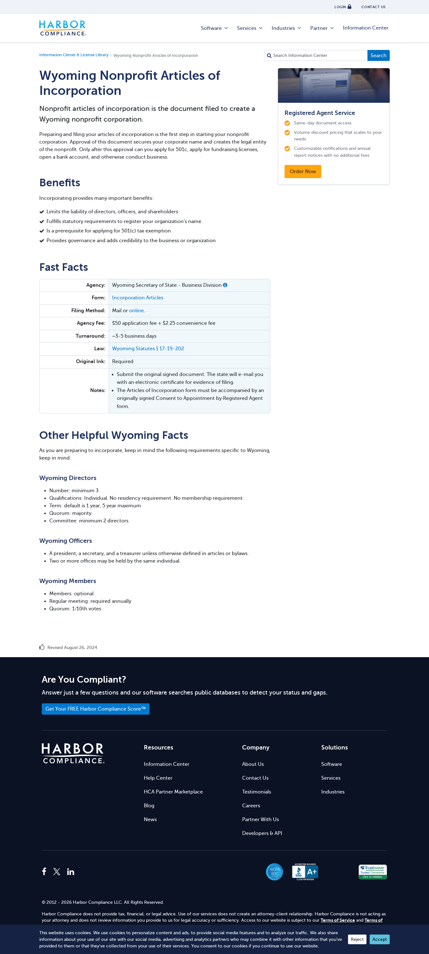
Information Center (365, 28)
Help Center (158, 778)
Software (211, 28)
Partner (319, 28)
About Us (253, 764)
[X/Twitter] (57, 872)
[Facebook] (46, 872)
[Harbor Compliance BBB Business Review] (302, 871)
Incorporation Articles (137, 298)
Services (246, 28)
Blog (149, 806)
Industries (283, 28)
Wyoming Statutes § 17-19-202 (148, 349)
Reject (357, 939)
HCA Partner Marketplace (173, 792)
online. (137, 310)
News (150, 819)
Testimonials (256, 792)
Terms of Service (338, 920)
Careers (251, 806)
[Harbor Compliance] (73, 753)
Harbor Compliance (62, 28)
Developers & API (262, 833)
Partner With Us (260, 819)
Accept (379, 939)
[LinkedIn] (70, 872)
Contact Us (255, 778)
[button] (225, 285)
